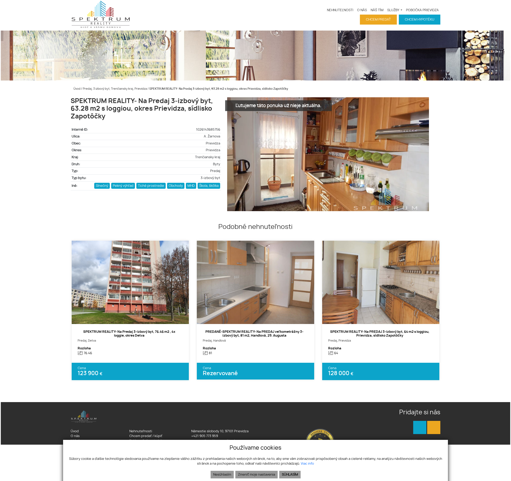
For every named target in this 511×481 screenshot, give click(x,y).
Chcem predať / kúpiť (145, 436)
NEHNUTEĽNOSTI (340, 10)
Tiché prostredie (151, 185)
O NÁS (362, 10)
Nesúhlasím (222, 474)
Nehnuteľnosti (140, 431)
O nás (75, 436)
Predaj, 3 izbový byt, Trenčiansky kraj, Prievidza (115, 88)
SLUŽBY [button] (393, 10)
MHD (191, 185)
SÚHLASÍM (290, 474)
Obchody (176, 185)
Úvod (76, 88)
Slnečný (102, 185)
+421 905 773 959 (204, 436)
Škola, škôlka (209, 185)
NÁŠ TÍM (377, 10)
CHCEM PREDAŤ (378, 19)
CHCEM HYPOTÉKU (419, 19)
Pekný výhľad (123, 185)
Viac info (307, 463)
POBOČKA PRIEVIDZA (422, 10)
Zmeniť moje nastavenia (256, 474)
